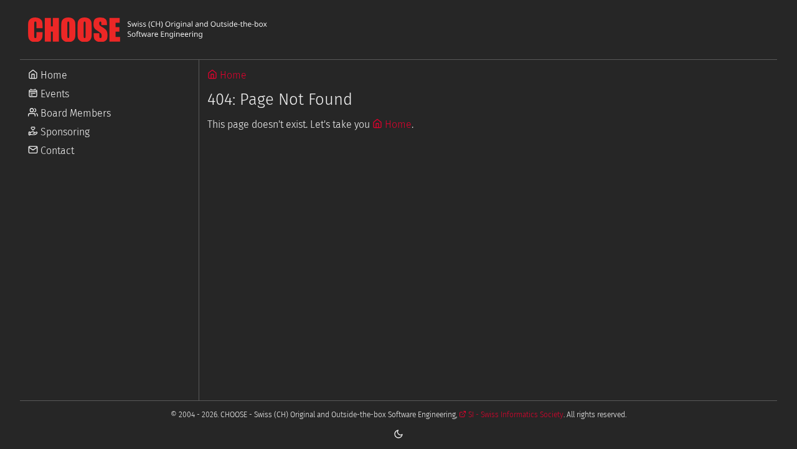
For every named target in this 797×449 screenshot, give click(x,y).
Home (52, 75)
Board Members (74, 113)
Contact (56, 151)
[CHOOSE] (398, 29)
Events (53, 94)
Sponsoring (64, 132)
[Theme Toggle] (398, 433)
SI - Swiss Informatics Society (515, 414)
